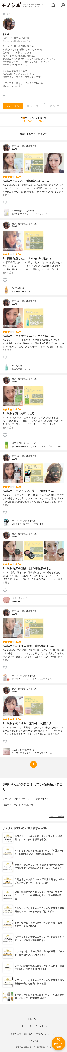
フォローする (12, 106)
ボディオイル (42, 798)
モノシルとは (41, 1026)
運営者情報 (15, 1034)
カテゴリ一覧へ (56, 816)
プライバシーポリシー (46, 1034)
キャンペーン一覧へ (34, 121)
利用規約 (28, 1034)
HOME (33, 1019)
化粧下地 (28, 804)
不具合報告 (33, 1040)
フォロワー (35, 106)
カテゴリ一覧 (25, 1026)
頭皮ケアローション (13, 804)
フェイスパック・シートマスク (18, 798)
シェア (56, 106)
